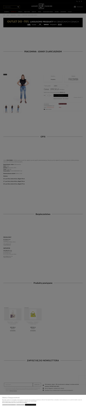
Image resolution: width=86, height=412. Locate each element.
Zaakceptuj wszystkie (30, 404)
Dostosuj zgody (20, 404)
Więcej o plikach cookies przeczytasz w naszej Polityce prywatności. (14, 402)
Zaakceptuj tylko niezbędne (9, 404)
